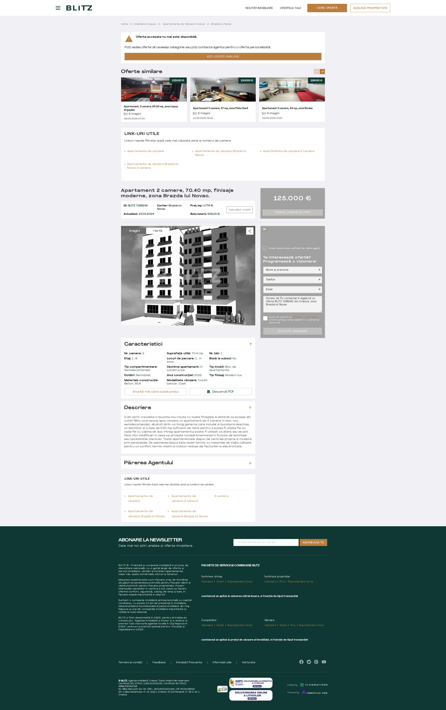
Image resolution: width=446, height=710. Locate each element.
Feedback (159, 662)
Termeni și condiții (130, 662)
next (322, 71)
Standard (207, 582)
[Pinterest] (316, 662)
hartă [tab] (157, 231)
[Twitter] (309, 662)
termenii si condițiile (305, 317)
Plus (282, 582)
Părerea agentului (148, 463)
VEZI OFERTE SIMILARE (223, 56)
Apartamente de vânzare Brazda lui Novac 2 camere (152, 166)
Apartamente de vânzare (145, 151)
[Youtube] (324, 661)
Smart (220, 582)
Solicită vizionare (293, 331)
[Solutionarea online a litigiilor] (251, 695)
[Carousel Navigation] (319, 71)
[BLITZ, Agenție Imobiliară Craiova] (79, 8)
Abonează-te (313, 542)
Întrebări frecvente (189, 662)
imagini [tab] (134, 231)
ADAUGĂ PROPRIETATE (370, 8)
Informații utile (222, 662)
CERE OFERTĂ (327, 8)
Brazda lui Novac (169, 207)
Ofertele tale (290, 8)
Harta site (248, 662)
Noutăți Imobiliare (259, 8)
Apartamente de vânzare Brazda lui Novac (220, 153)
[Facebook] (301, 662)
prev (316, 71)
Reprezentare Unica (240, 582)
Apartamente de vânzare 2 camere (288, 151)
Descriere (137, 408)
